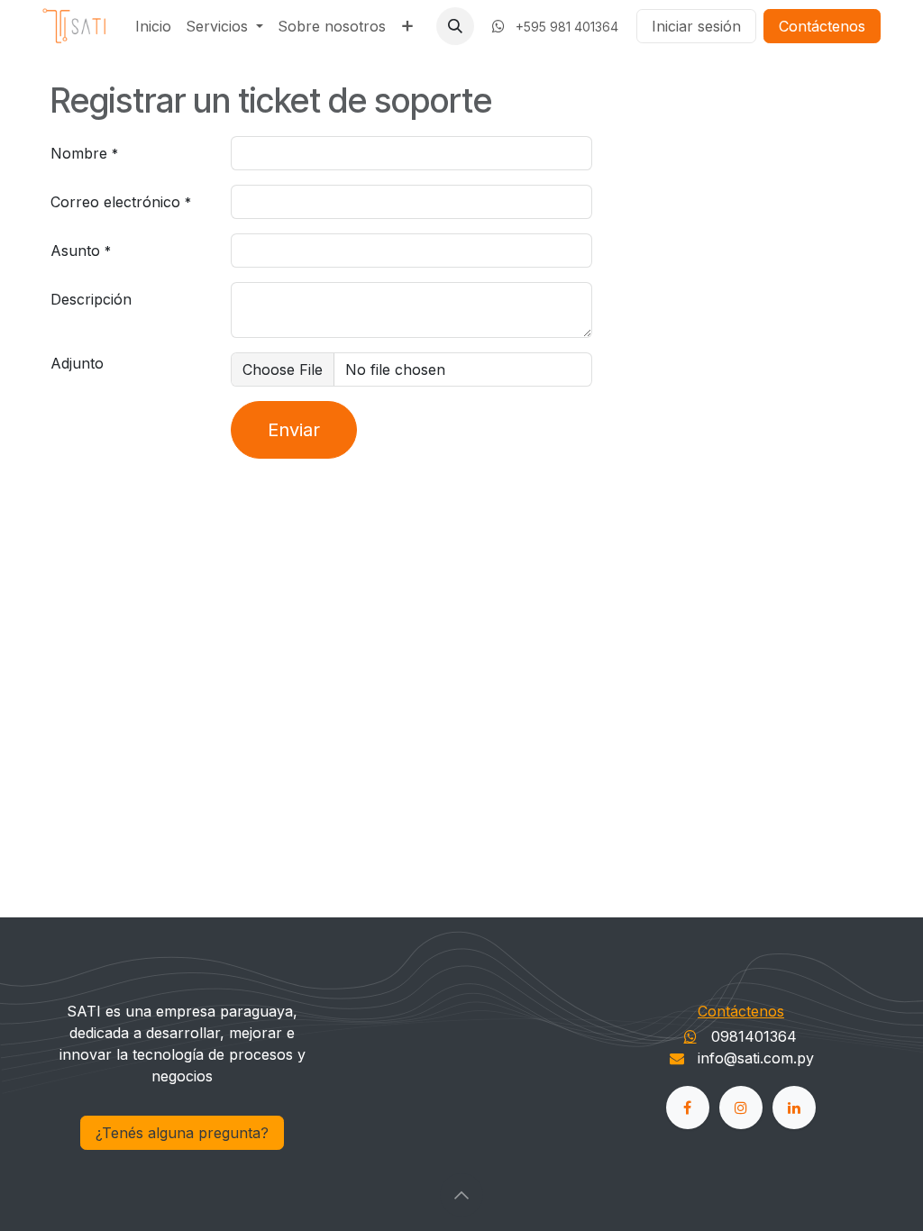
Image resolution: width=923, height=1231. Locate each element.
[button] (455, 26)
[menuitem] (153, 26)
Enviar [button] (294, 430)
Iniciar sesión (696, 26)
